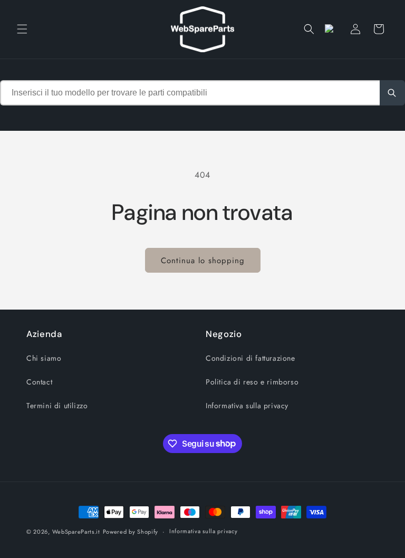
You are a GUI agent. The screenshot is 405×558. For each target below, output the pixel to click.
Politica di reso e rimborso (252, 382)
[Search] (392, 92)
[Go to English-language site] (332, 29)
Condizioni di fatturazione (250, 358)
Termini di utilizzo (57, 405)
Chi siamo (43, 358)
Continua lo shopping (203, 260)
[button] (22, 29)
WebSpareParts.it (76, 531)
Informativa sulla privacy (247, 405)
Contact (39, 382)
